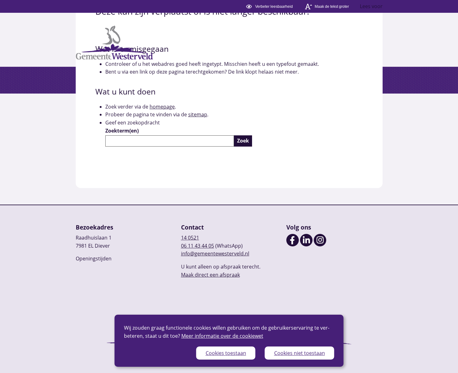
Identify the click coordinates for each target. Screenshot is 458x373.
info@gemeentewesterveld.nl (215, 253)
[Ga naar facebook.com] (292, 244)
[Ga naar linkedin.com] (306, 244)
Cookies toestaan (226, 353)
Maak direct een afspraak (210, 274)
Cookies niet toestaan (299, 353)
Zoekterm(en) (122, 130)
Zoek (243, 140)
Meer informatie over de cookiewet (222, 335)
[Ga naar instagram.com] (320, 244)
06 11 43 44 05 (197, 245)
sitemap (197, 114)
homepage (162, 106)
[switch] (270, 6)
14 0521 (190, 237)
